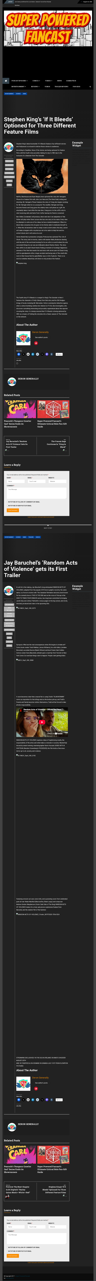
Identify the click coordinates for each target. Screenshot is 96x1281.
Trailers (31, 537)
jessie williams (9, 609)
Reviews (34, 86)
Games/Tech (71, 81)
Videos (48, 81)
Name (9, 478)
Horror (18, 93)
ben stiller (9, 161)
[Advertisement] (48, 62)
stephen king (9, 173)
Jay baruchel (9, 604)
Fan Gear (76, 86)
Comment (10, 485)
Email (30, 478)
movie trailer (9, 620)
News (59, 81)
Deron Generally (8, 153)
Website (51, 478)
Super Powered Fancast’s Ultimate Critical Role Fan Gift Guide (52, 424)
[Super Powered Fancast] (6, 81)
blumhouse (9, 165)
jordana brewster (9, 615)
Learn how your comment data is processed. (41, 517)
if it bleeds (9, 169)
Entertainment (18, 86)
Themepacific (10, 1278)
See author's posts (41, 337)
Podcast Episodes (19, 81)
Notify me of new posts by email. (20, 505)
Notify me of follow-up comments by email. (24, 502)
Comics (36, 81)
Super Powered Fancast (23, 1276)
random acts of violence (9, 624)
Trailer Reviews (61, 86)
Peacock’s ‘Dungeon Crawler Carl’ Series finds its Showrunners (17, 424)
